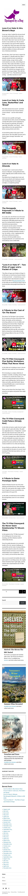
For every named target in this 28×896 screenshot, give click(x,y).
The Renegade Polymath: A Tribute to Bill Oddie (13, 210)
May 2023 (5, 864)
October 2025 (6, 827)
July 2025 (5, 833)
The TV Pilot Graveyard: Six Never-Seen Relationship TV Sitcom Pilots (13, 526)
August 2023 (6, 858)
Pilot (9, 471)
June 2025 (6, 835)
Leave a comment (18, 259)
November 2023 (7, 853)
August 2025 (6, 831)
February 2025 (7, 842)
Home (3, 874)
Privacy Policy (14, 892)
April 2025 (6, 838)
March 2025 (6, 840)
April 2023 (6, 866)
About (3, 880)
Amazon (6, 660)
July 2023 (5, 860)
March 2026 (6, 818)
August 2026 (6, 809)
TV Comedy (15, 93)
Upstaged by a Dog (6, 892)
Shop (3, 877)
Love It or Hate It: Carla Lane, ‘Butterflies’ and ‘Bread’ (13, 102)
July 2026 (5, 811)
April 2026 (6, 816)
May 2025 (6, 836)
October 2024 (6, 846)
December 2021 (7, 868)
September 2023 (7, 857)
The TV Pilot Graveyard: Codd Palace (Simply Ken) (13, 421)
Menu (23, 4)
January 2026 (6, 822)
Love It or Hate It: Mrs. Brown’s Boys (12, 29)
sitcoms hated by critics (19, 280)
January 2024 (6, 849)
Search (4, 600)
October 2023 (6, 855)
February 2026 (7, 820)
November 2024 (7, 844)
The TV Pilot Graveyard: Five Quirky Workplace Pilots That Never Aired (13, 361)
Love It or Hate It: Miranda (10, 794)
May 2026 (6, 814)
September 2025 (7, 829)
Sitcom (11, 93)
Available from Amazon (10, 706)
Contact (4, 883)
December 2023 (7, 851)
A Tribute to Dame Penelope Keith (11, 479)
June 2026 (6, 813)
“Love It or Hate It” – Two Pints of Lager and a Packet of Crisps (14, 267)
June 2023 (6, 862)
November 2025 (7, 825)
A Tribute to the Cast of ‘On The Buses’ (13, 311)
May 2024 (6, 847)
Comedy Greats (12, 517)
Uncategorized (20, 411)
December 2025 (7, 824)
